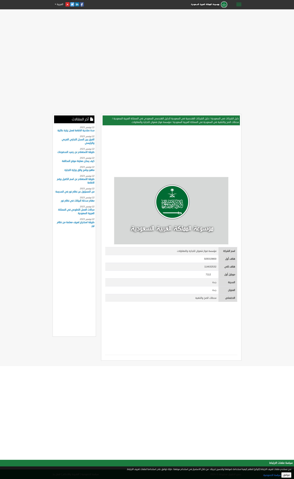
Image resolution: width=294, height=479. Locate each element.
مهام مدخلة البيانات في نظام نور (77, 200)
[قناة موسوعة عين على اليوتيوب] (68, 4)
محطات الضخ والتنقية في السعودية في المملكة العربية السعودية (206, 122)
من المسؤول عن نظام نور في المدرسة (74, 191)
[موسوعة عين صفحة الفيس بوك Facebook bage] (82, 4)
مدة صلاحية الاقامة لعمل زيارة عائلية (76, 130)
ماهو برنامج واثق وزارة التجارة (79, 170)
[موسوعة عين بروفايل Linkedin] (77, 4)
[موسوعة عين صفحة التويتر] (72, 4)
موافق (286, 475)
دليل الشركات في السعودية (225, 118)
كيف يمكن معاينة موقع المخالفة (78, 161)
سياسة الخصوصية (272, 475)
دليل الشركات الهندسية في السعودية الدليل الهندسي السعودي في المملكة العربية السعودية (161, 118)
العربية (59, 4)
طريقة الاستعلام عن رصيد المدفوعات (76, 152)
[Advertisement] (147, 34)
